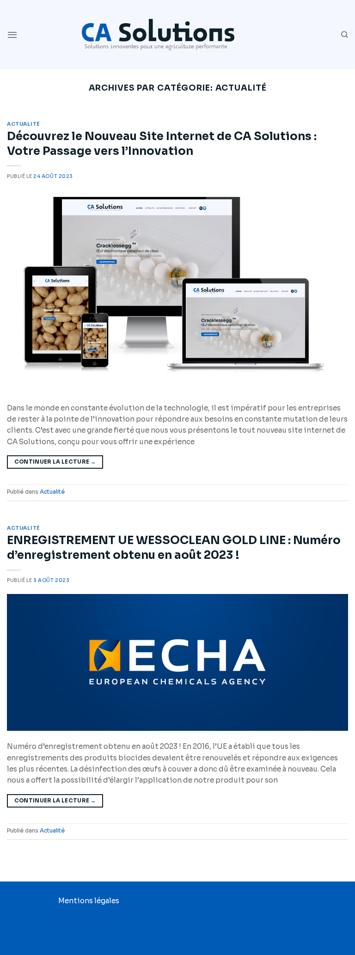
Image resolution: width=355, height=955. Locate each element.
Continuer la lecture (55, 462)
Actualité (23, 124)
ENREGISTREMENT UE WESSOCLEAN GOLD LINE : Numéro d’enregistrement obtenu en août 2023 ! (174, 547)
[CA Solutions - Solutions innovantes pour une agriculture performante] (158, 34)
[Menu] (12, 35)
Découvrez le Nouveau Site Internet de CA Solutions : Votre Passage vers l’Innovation (162, 143)
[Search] (344, 34)
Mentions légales (88, 900)
